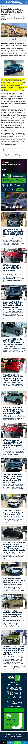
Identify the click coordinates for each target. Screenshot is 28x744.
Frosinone (4, 7)
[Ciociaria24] (14, 2)
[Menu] (1, 2)
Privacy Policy (14, 739)
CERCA (20, 190)
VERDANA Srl (9, 734)
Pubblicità (20, 737)
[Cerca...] (26, 2)
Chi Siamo (7, 737)
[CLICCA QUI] (14, 166)
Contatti (13, 737)
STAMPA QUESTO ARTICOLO (13, 150)
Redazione (5, 22)
